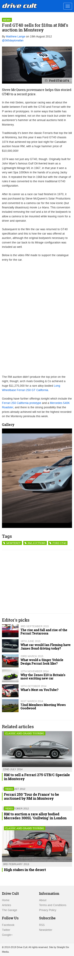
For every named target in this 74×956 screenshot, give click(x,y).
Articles (6, 905)
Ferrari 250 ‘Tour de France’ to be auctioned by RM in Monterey (31, 796)
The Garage (9, 910)
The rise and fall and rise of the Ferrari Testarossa (44, 632)
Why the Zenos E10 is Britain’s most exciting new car (43, 677)
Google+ (7, 935)
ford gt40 (59, 543)
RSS (42, 925)
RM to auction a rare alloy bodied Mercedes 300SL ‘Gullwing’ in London (35, 816)
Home (5, 900)
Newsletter (45, 930)
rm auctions (36, 543)
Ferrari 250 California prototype (21, 403)
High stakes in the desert (25, 870)
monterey (13, 543)
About (42, 900)
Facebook (8, 925)
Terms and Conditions (52, 905)
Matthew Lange (15, 36)
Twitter (6, 930)
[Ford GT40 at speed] (37, 478)
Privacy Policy (47, 910)
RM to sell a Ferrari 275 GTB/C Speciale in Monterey (37, 777)
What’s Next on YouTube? (39, 690)
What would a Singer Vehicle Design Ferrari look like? (42, 662)
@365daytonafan (12, 40)
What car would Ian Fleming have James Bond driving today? (46, 647)
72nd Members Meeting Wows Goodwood (43, 707)
